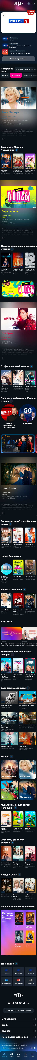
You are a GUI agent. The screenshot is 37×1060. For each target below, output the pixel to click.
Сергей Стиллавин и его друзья (19, 53)
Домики (27, 828)
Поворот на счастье (16, 863)
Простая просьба (6, 746)
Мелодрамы (25, 797)
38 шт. (4, 921)
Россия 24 (18, 974)
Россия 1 (6, 974)
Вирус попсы (17, 576)
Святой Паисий (30, 576)
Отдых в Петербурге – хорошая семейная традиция (5, 579)
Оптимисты (29, 945)
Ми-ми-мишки (17, 828)
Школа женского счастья (30, 387)
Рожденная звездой (4, 269)
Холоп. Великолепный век (27, 726)
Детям (5, 797)
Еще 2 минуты (14, 37)
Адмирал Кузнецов (18, 945)
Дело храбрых (23, 746)
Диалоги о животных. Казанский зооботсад (20, 46)
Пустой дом (29, 544)
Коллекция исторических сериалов (7, 916)
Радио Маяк (19, 983)
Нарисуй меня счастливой (30, 675)
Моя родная (5, 544)
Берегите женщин (16, 895)
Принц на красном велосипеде (5, 676)
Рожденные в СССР (17, 610)
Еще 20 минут (14, 43)
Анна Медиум (5, 610)
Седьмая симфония (29, 926)
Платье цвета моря (17, 675)
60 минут (27, 423)
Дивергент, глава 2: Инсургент (7, 726)
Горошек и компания (4, 828)
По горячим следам (4, 170)
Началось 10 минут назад (17, 51)
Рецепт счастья (6, 863)
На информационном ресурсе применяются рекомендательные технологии (14, 1044)
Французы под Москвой (30, 170)
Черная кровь (17, 386)
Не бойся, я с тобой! (29, 895)
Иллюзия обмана (6, 705)
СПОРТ (11, 40)
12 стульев (4, 895)
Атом (16, 926)
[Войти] (29, 3)
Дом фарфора (17, 544)
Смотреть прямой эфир (18, 59)
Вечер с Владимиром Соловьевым (9, 425)
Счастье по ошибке (28, 863)
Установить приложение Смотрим (18, 1010)
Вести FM (31, 983)
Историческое (9, 776)
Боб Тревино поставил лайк (26, 706)
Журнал (6, 1030)
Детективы (25, 776)
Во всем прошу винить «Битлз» (18, 269)
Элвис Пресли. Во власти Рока (30, 269)
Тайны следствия (4, 387)
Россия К (31, 974)
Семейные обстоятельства (18, 170)
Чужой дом (28, 610)
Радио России (6, 983)
